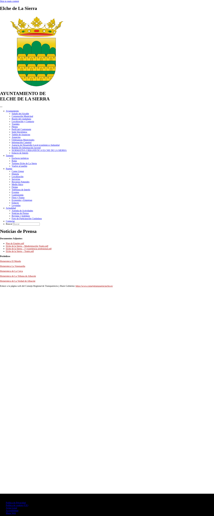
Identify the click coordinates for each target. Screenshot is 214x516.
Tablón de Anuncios (21, 134)
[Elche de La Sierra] (36, 86)
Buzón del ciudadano (21, 119)
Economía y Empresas (22, 200)
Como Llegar (18, 171)
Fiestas (15, 187)
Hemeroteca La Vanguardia (12, 266)
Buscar (9, 224)
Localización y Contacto (23, 121)
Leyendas (16, 205)
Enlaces (15, 203)
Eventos (15, 192)
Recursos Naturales (20, 182)
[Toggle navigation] (1, 106)
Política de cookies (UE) (17, 505)
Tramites (16, 124)
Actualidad (11, 208)
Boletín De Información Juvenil (26, 147)
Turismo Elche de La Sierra (24, 163)
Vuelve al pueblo (19, 166)
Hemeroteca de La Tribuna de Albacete (18, 276)
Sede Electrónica (19, 132)
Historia (15, 174)
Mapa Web (11, 513)
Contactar (10, 221)
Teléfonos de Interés (21, 189)
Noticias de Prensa (20, 213)
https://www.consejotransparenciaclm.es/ (94, 286)
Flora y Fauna (18, 197)
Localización (17, 176)
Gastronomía (17, 195)
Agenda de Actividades (22, 210)
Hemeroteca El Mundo (10, 261)
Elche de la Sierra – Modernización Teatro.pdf (27, 246)
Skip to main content (9, 1)
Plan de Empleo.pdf (15, 243)
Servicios (16, 179)
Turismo (9, 155)
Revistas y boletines (21, 216)
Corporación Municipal (22, 116)
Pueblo (9, 168)
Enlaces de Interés (20, 153)
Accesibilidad (12, 510)
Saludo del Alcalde (20, 113)
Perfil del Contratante (21, 129)
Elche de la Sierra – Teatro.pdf (20, 251)
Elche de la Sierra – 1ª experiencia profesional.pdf (29, 248)
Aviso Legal (11, 508)
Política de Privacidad (16, 502)
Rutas (14, 161)
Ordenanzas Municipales (23, 140)
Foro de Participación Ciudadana (27, 218)
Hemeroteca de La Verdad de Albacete (17, 281)
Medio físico (17, 184)
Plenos (15, 126)
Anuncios (16, 137)
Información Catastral (21, 142)
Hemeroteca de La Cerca (11, 271)
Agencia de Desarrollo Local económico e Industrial (36, 145)
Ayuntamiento (12, 111)
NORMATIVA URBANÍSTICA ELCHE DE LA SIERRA (39, 150)
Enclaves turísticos (20, 158)
